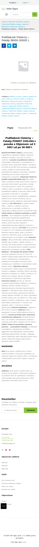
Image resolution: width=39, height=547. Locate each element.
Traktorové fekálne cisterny (18, 106)
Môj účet (5, 469)
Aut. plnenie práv (8, 480)
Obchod (4, 465)
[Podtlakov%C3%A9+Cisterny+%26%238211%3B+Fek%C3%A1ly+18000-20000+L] (9, 46)
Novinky (4, 462)
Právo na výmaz (7, 486)
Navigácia (12, 2)
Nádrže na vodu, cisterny (19, 96)
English (25, 2)
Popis (10, 128)
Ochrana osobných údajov (11, 483)
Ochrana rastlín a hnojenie (23, 99)
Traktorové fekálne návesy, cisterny (21, 111)
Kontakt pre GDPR (8, 489)
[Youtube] (6, 450)
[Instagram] (10, 450)
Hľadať (34, 14)
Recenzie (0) (25, 128)
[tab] (10, 129)
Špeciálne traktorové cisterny (13, 101)
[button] (3, 506)
